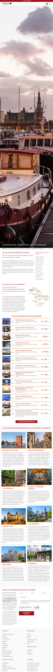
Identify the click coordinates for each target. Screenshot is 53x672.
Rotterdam (30, 290)
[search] (47, 4)
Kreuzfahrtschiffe (10, 289)
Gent (29, 293)
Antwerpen (34, 293)
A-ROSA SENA (19, 298)
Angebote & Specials (7, 659)
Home (6, 248)
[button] (2, 127)
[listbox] (24, 593)
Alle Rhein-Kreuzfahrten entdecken (26, 421)
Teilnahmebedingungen (8, 609)
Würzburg (45, 299)
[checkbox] (19, 600)
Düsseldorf (39, 293)
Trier (35, 298)
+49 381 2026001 (27, 0)
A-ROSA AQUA (8, 296)
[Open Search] (47, 4)
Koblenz (36, 296)
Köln (36, 294)
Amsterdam (31, 289)
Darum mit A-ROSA (32, 646)
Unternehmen (30, 631)
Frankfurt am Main (44, 296)
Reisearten (21, 248)
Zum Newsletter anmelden (26, 613)
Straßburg (36, 302)
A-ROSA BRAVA (16, 296)
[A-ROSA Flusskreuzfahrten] (7, 4)
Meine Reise (5, 631)
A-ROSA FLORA (9, 298)
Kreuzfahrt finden (13, 248)
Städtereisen (28, 248)
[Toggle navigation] (50, 4)
